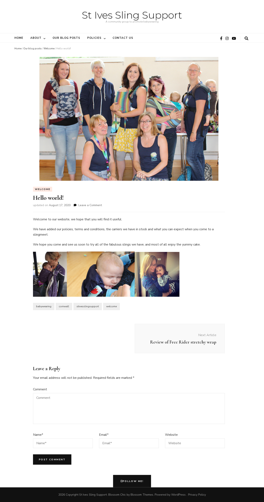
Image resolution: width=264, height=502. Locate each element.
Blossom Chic (117, 495)
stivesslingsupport (88, 306)
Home (18, 38)
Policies (94, 38)
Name (38, 434)
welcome (111, 306)
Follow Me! (133, 481)
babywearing (43, 306)
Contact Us (123, 38)
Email (103, 434)
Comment (40, 389)
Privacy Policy (197, 495)
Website (171, 434)
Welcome (49, 48)
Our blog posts (66, 38)
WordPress (178, 495)
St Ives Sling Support (132, 15)
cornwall (64, 306)
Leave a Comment (90, 205)
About (35, 38)
